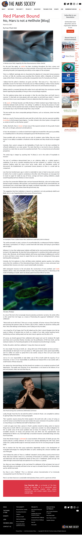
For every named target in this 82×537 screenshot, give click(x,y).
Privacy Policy (19, 531)
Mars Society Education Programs (52, 512)
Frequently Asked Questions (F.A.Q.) (20, 524)
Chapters (18, 514)
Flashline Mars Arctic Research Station (36, 514)
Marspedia (33, 524)
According (6, 120)
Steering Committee (21, 519)
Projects (28, 9)
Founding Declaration (21, 512)
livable (57, 269)
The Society (19, 9)
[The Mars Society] (18, 4)
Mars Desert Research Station (36, 510)
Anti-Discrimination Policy (30, 531)
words (9, 103)
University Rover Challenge (37, 517)
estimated (23, 438)
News (3, 9)
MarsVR (33, 522)
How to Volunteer (20, 521)
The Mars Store (47, 9)
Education (37, 9)
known (21, 126)
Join (62, 9)
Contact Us (7, 526)
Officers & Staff (20, 516)
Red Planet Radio (51, 515)
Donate (56, 9)
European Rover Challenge (37, 520)
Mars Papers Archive (51, 517)
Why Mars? (11, 9)
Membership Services (71, 9)
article (23, 66)
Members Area (8, 523)
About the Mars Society (21, 509)
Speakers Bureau (51, 520)
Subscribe (70, 31)
